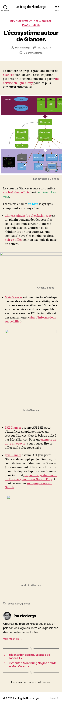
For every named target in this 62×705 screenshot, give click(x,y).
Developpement (21, 21)
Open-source (43, 21)
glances (25, 603)
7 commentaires (33, 52)
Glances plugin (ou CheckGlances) (28, 216)
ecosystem (14, 603)
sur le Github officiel (17, 192)
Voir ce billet (13, 240)
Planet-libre (31, 25)
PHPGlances (13, 428)
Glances (8, 75)
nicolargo (25, 47)
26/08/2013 (44, 47)
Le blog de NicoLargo (31, 6)
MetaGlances (13, 297)
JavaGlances (13, 455)
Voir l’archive (12, 638)
